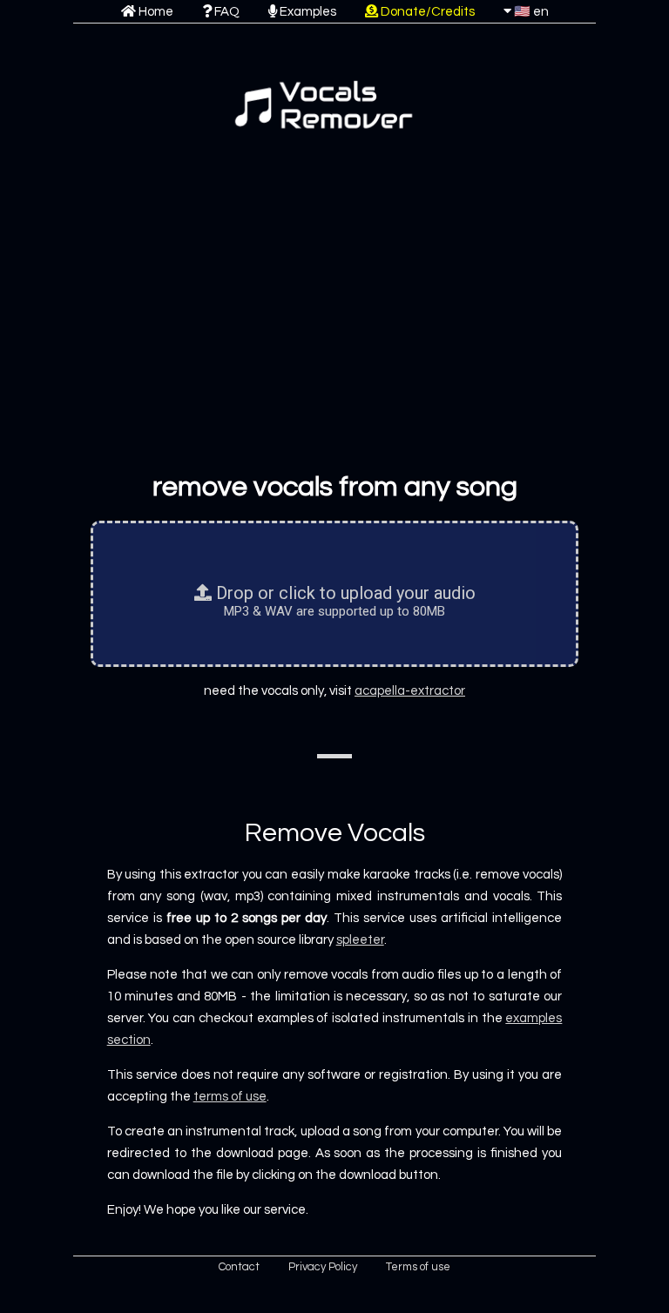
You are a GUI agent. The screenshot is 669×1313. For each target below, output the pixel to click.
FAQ (226, 11)
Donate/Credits (426, 11)
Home (154, 11)
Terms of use (418, 1267)
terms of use (230, 1096)
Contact (239, 1267)
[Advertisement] (334, 316)
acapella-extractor (410, 690)
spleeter (360, 939)
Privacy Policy (322, 1267)
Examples (306, 11)
